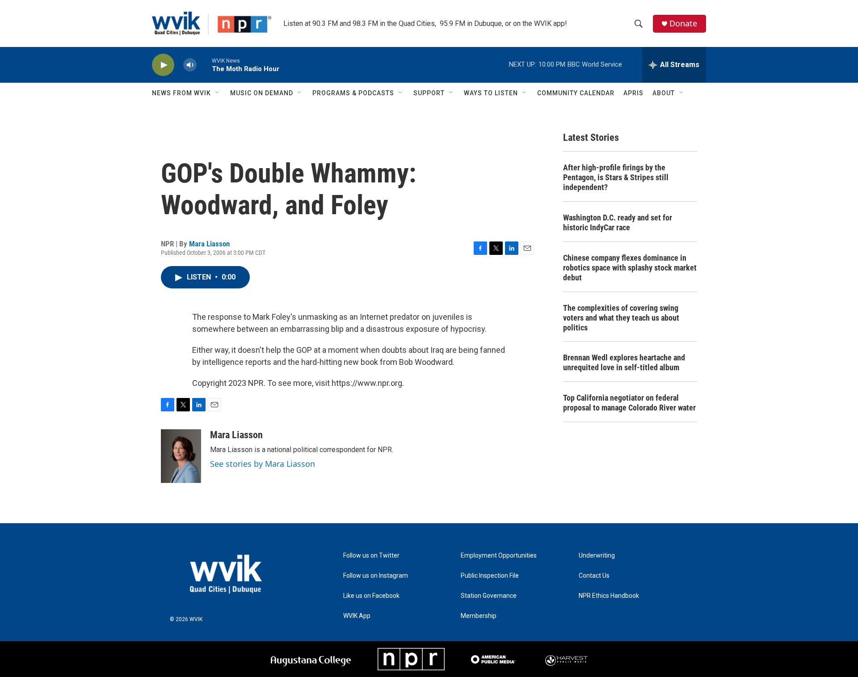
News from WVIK (181, 93)
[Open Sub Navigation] (217, 93)
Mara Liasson (209, 243)
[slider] (204, 64)
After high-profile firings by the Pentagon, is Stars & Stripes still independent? (616, 177)
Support (429, 93)
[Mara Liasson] (181, 456)
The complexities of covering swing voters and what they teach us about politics (621, 317)
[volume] (190, 65)
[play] (163, 65)
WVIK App (356, 616)
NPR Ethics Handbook (609, 595)
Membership (478, 616)
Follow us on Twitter (371, 555)
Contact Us (594, 575)
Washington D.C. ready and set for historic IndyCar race (617, 222)
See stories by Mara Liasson (262, 463)
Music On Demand (261, 93)
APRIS (633, 93)
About (663, 93)
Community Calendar (575, 93)
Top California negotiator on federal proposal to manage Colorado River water (629, 402)
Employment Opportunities (499, 555)
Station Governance (489, 595)
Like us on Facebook (371, 595)
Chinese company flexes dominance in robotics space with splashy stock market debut (630, 267)
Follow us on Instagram (375, 575)
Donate (683, 23)
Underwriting (597, 555)
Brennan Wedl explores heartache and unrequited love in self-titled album (624, 362)
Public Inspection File (490, 575)
